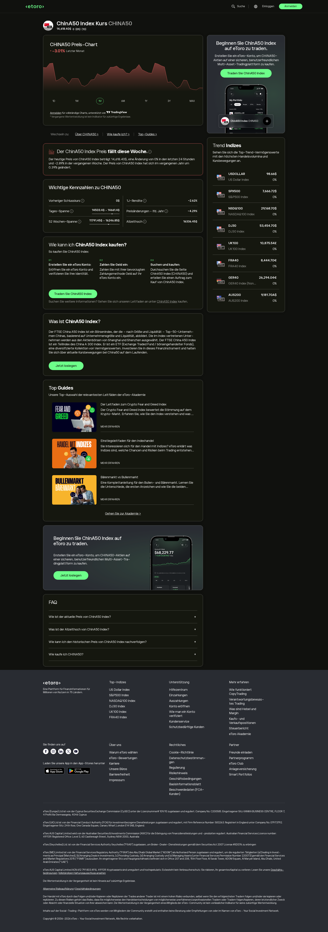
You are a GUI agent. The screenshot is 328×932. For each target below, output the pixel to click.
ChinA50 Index (167, 301)
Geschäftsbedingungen (185, 778)
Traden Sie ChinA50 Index (246, 73)
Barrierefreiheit (119, 774)
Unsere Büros (118, 769)
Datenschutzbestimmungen (187, 760)
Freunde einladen (240, 752)
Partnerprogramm (241, 758)
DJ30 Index (117, 706)
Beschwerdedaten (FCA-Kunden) (186, 791)
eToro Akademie (240, 734)
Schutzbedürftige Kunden (186, 727)
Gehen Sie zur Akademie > (123, 513)
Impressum (117, 780)
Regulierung (177, 767)
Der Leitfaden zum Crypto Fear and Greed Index (133, 404)
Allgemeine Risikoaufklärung (58, 888)
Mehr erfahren (110, 426)
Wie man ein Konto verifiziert (182, 714)
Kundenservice (179, 721)
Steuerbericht (239, 728)
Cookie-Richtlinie (181, 752)
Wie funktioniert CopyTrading (240, 692)
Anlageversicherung (242, 769)
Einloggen (268, 6)
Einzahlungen (178, 695)
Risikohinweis (178, 773)
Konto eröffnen (179, 706)
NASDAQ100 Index (122, 701)
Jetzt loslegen (66, 366)
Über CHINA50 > (87, 134)
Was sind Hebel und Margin (242, 711)
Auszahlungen (178, 701)
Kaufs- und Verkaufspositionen (242, 721)
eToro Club (236, 763)
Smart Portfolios (240, 774)
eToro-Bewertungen (123, 758)
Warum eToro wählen (123, 752)
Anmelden (290, 6)
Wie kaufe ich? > (118, 134)
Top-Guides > (147, 134)
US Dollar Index (119, 689)
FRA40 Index (118, 717)
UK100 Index (117, 711)
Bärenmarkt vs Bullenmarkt (119, 477)
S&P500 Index (119, 695)
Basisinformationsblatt (185, 784)
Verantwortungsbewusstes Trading (246, 701)
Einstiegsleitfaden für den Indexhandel (127, 441)
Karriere (114, 763)
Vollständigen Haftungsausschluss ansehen (82, 873)
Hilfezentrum (178, 689)
